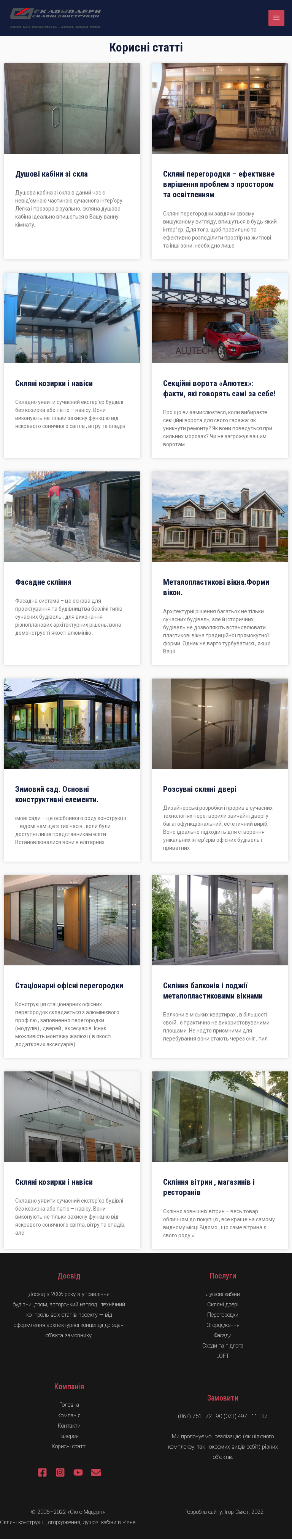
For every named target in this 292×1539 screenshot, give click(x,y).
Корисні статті (69, 1446)
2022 (257, 1511)
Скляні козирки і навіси (54, 383)
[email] (96, 1472)
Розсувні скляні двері (199, 789)
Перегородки (222, 1314)
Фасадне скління (43, 582)
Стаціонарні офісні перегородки (69, 985)
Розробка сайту (203, 1511)
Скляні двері (222, 1304)
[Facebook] (42, 1472)
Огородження (223, 1325)
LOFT (222, 1355)
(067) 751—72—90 (200, 1416)
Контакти (69, 1425)
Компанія (69, 1415)
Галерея (69, 1436)
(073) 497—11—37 (246, 1416)
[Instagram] (60, 1472)
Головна (69, 1404)
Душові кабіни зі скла (51, 174)
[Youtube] (78, 1472)
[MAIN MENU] (276, 18)
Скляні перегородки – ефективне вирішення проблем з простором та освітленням (219, 184)
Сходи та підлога (222, 1345)
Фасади (223, 1335)
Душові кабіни (223, 1294)
